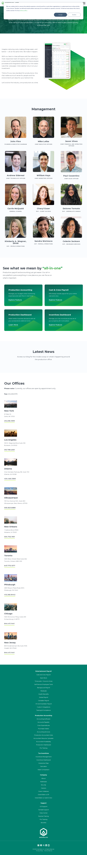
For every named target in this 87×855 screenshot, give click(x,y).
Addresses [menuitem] (43, 781)
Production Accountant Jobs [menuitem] (43, 735)
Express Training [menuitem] (43, 816)
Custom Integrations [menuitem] (43, 707)
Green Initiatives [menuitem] (43, 791)
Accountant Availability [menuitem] (43, 741)
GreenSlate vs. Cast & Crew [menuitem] (43, 798)
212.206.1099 (9, 421)
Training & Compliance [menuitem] (43, 710)
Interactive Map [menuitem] (43, 763)
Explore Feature (15, 300)
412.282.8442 (9, 595)
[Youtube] (49, 845)
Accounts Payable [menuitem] (43, 722)
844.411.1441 (9, 624)
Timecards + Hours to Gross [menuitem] (43, 681)
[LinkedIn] (46, 845)
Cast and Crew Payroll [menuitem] (43, 675)
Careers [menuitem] (43, 788)
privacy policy (23, 10)
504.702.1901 (9, 537)
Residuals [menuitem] (44, 691)
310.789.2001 (9, 450)
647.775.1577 (9, 566)
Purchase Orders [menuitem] (43, 728)
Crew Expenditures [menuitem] (43, 725)
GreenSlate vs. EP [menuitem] (43, 794)
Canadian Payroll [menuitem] (43, 700)
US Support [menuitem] (43, 806)
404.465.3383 (10, 479)
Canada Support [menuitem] (43, 810)
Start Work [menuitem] (43, 678)
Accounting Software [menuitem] (43, 719)
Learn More (13, 325)
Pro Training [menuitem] (43, 748)
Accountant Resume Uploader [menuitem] (44, 738)
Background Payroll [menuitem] (43, 687)
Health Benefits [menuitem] (43, 694)
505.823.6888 (9, 508)
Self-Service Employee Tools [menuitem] (43, 684)
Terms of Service (48, 850)
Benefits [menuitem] (43, 822)
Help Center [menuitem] (44, 813)
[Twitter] (43, 845)
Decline (74, 14)
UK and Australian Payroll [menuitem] (43, 704)
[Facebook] (41, 845)
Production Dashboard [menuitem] (43, 745)
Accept (60, 14)
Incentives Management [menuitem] (43, 757)
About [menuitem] (43, 778)
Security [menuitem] (43, 785)
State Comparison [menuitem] (43, 769)
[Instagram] (38, 845)
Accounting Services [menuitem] (43, 732)
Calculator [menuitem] (43, 766)
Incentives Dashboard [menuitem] (43, 760)
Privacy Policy (39, 850)
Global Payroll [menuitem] (43, 697)
